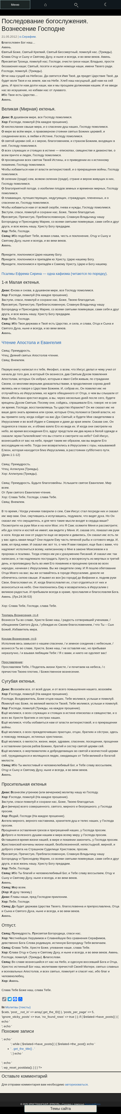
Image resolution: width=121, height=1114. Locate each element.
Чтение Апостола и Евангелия (31, 342)
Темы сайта (60, 1108)
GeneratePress (93, 1104)
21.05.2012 (9, 36)
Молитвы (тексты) (18, 1007)
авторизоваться (76, 1084)
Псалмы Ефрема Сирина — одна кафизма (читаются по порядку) (54, 274)
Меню (15, 4)
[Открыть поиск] (75, 4)
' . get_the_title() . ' (23, 1048)
